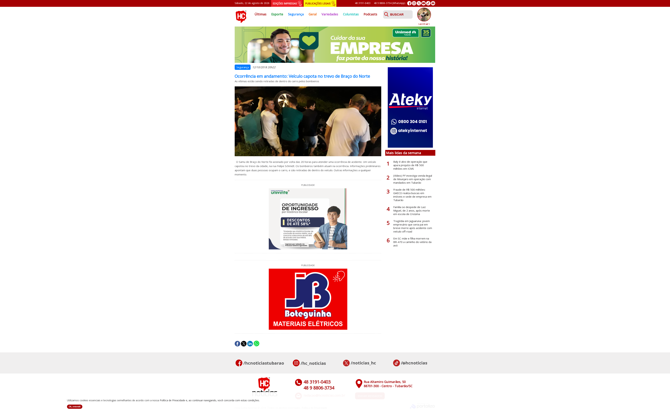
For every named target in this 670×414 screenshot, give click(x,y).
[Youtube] (423, 3)
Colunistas (351, 14)
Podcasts (370, 14)
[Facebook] (409, 3)
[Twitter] (418, 3)
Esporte (277, 14)
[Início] (241, 22)
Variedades (330, 14)
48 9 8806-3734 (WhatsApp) (389, 3)
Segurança (296, 14)
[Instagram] (414, 3)
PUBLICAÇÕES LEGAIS (318, 3)
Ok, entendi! (75, 406)
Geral (313, 14)
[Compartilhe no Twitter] (244, 343)
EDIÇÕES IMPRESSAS (285, 3)
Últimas (260, 14)
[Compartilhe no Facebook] (237, 343)
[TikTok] (428, 3)
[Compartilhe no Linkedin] (250, 343)
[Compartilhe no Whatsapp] (256, 343)
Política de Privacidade (172, 400)
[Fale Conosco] (433, 3)
